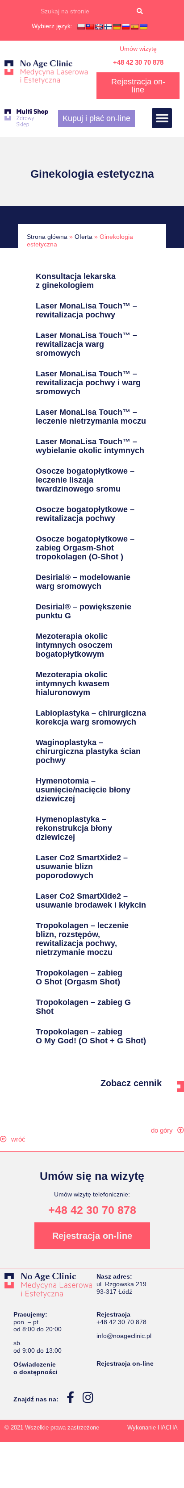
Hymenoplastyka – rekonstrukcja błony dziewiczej (74, 828)
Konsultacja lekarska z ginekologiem (76, 281)
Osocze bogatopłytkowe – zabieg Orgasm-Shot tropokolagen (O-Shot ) (85, 547)
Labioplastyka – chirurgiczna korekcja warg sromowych (91, 717)
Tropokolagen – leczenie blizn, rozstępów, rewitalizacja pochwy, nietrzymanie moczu (82, 939)
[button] (162, 118)
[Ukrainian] (143, 26)
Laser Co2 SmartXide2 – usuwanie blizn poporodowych (82, 866)
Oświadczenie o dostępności (35, 1368)
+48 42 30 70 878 (138, 62)
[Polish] (81, 26)
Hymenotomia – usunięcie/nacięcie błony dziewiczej (83, 789)
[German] (117, 26)
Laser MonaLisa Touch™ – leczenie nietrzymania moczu (91, 416)
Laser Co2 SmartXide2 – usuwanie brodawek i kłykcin (91, 900)
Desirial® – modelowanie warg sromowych (83, 582)
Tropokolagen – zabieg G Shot (83, 1007)
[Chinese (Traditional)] (90, 26)
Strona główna (47, 236)
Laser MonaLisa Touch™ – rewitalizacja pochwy (86, 310)
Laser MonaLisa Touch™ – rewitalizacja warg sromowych (86, 344)
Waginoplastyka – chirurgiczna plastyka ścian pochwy (88, 751)
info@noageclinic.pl (123, 1335)
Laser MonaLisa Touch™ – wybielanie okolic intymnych (90, 446)
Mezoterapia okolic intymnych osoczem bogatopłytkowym (74, 645)
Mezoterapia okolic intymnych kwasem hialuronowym (72, 683)
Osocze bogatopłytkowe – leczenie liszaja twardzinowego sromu (85, 480)
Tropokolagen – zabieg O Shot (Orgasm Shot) (79, 977)
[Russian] (125, 26)
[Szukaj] (140, 11)
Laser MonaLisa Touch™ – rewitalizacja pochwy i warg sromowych (88, 382)
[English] (99, 26)
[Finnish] (108, 26)
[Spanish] (134, 26)
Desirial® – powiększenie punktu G (83, 611)
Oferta (83, 236)
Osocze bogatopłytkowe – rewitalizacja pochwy (85, 514)
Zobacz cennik (131, 1083)
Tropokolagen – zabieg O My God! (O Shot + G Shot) (91, 1036)
